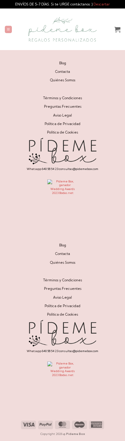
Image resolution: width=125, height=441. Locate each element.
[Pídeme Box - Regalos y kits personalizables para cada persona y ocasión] (62, 29)
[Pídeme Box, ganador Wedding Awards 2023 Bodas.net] (62, 194)
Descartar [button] (101, 4)
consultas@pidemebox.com (78, 169)
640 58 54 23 (50, 169)
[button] (8, 29)
